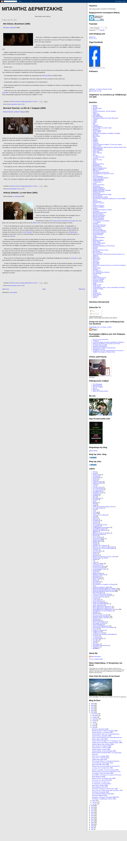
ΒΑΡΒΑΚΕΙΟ (96, 165)
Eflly (94, 123)
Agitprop (95, 105)
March (94, 800)
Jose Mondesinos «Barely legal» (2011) (102, 763)
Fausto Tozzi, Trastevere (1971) (100, 757)
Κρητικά (95, 572)
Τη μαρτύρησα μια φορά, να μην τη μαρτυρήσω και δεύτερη (109, 287)
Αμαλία (95, 162)
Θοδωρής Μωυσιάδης (98, 216)
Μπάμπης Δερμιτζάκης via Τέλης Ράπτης (104, 245)
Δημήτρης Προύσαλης (98, 191)
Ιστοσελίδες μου (97, 565)
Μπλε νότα (37, 222)
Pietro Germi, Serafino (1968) (100, 785)
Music (94, 497)
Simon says (96, 151)
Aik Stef (95, 107)
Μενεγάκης (96, 583)
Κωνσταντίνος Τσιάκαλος (99, 232)
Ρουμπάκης (96, 276)
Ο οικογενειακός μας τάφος (100, 597)
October (94, 717)
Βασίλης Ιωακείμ (97, 166)
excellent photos (97, 126)
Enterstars (95, 125)
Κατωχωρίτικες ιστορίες (99, 566)
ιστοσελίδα (5, 92)
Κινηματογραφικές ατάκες (100, 569)
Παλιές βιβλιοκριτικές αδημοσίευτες (102, 608)
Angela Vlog (96, 114)
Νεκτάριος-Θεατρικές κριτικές (100, 250)
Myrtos (95, 137)
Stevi (94, 154)
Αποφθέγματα (96, 526)
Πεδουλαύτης (96, 613)
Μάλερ (94, 239)
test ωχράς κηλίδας (98, 508)
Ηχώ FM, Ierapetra (98, 387)
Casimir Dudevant (27, 232)
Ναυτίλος (95, 248)
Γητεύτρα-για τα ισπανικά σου (101, 172)
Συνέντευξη (96, 628)
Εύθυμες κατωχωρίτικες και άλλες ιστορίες (104, 556)
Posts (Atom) (13, 292)
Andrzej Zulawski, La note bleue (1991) (20, 193)
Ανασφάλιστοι (96, 520)
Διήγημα (95, 542)
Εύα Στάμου (96, 211)
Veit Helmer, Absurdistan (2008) (100, 792)
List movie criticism (98, 490)
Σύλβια (95, 283)
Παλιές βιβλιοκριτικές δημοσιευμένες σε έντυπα (105, 609)
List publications (97, 491)
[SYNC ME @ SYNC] (95, 91)
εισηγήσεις (95, 549)
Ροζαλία (95, 275)
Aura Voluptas (96, 115)
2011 (92, 820)
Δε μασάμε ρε (96, 186)
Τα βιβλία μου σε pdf (98, 633)
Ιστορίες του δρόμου (98, 563)
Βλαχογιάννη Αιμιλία (98, 534)
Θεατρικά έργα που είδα (99, 558)
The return (95, 155)
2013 (92, 817)
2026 (92, 703)
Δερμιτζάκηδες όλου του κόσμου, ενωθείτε (100, 327)
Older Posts (82, 289)
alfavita (95, 109)
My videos (95, 499)
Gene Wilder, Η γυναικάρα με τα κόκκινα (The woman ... (107, 775)
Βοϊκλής (95, 535)
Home (44, 289)
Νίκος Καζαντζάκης (98, 592)
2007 (92, 827)
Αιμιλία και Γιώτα (97, 159)
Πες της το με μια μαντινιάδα (100, 339)
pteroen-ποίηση (97, 146)
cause (94, 473)
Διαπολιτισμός (96, 193)
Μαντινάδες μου (97, 577)
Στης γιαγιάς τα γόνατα (99, 623)
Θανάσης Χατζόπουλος (99, 215)
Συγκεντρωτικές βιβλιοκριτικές (101, 626)
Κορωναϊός (96, 570)
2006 (92, 829)
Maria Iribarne (96, 136)
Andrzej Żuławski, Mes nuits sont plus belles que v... (106, 734)
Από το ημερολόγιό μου (99, 524)
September (95, 719)
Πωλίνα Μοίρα (97, 268)
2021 (92, 712)
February (95, 802)
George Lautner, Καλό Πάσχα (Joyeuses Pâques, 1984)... (107, 742)
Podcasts (95, 502)
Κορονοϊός (95, 754)
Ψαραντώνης (96, 647)
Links (94, 486)
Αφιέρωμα (95, 531)
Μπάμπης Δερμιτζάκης (32, 8)
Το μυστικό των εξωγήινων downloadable (104, 634)
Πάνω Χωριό (96, 259)
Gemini (95, 480)
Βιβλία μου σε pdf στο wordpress (101, 533)
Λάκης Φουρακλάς (98, 234)
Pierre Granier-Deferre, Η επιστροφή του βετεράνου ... (106, 761)
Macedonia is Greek (98, 492)
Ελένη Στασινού (97, 201)
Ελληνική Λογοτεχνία (98, 205)
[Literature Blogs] (92, 37)
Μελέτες (95, 580)
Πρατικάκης (96, 619)
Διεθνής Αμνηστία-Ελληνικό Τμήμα (102, 194)
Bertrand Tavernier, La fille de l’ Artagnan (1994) (24, 108)
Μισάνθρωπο (73, 232)
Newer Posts (5, 289)
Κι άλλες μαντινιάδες (98, 567)
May (93, 725)
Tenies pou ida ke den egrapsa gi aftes (103, 506)
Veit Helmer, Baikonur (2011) (99, 795)
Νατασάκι (95, 247)
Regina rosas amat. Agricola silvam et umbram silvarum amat (109, 147)
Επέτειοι (95, 554)
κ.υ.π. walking (96, 222)
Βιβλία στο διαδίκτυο (98, 169)
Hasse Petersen (97, 130)
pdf (93, 501)
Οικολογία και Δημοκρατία (100, 346)
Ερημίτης (95, 208)
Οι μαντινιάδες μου (98, 601)
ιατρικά (95, 562)
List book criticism (98, 487)
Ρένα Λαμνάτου (97, 270)
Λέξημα (95, 236)
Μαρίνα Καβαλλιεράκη (99, 243)
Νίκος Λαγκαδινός (97, 252)
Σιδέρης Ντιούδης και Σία (99, 277)
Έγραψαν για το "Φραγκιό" (100, 545)
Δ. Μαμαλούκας (97, 182)
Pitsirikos (95, 141)
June (93, 724)
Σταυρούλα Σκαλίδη (98, 282)
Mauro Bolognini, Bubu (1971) (100, 787)
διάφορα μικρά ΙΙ (97, 541)
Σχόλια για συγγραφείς (99, 630)
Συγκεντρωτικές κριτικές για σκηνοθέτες (103, 627)
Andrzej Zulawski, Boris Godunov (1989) (103, 744)
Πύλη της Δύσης (47, 75)
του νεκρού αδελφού (98, 638)
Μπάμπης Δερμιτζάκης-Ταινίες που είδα (16, 104)
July (93, 722)
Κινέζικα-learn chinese (99, 226)
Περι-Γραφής (96, 262)
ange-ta (95, 112)
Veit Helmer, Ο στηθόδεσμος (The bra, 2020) (104, 799)
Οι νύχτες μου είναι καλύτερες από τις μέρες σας (65, 220)
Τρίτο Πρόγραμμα (97, 384)
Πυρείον (95, 266)
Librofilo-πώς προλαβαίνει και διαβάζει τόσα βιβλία (106, 133)
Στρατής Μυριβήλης (98, 624)
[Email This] (40, 102)
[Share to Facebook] (45, 102)
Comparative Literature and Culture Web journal (105, 118)
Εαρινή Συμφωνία (97, 196)
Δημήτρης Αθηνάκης (98, 187)
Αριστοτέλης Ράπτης (98, 164)
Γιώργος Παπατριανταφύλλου (101, 177)
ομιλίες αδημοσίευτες (98, 605)
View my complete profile (96, 659)
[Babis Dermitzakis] (94, 66)
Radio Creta (96, 389)
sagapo (95, 505)
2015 (92, 814)
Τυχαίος (95, 290)
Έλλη (94, 204)
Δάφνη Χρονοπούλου (98, 184)
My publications (97, 498)
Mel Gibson (6, 27)
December (95, 714)
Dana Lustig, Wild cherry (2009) (100, 764)
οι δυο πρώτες (96, 599)
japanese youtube (97, 483)
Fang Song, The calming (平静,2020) (102, 780)
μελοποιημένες (97, 581)
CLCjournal (96, 476)
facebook (95, 479)
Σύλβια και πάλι (97, 284)
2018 (92, 809)
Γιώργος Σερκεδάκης (98, 179)
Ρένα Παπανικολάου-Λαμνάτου (101, 272)
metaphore (95, 495)
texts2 (94, 509)
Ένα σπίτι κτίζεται (97, 551)
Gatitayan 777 (96, 129)
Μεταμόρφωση (97, 244)
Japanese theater (97, 481)
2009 (92, 824)
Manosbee (95, 134)
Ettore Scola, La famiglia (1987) (100, 756)
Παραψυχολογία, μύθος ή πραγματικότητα (104, 347)
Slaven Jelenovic (97, 153)
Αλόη (94, 161)
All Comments (95, 314)
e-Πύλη (95, 122)
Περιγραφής (96, 264)
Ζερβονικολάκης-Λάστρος (100, 212)
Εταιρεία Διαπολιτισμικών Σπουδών (102, 209)
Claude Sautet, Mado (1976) (99, 759)
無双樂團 (95, 648)
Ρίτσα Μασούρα (97, 273)
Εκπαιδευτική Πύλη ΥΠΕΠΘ (100, 197)
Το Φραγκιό (96, 341)
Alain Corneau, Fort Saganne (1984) (101, 746)
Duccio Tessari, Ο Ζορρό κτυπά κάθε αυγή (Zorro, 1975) (107, 790)
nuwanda (95, 139)
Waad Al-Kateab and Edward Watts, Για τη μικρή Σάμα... (107, 752)
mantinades (96, 494)
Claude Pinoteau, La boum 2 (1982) (101, 747)
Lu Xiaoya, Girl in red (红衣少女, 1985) (102, 768)
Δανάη (94, 183)
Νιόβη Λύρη (96, 257)
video (94, 516)
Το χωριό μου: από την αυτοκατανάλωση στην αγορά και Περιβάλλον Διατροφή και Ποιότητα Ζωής (108, 351)
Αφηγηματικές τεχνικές (99, 349)
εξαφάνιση (95, 552)
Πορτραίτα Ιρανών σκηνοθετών (101, 616)
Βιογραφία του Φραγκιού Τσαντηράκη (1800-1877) (105, 797)
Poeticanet (96, 143)
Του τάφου (95, 640)
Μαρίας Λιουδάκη (97, 579)
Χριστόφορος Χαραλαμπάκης (100, 645)
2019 (92, 807)
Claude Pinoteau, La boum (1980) (101, 749)
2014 (92, 815)
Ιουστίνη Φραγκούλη (98, 219)
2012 (92, 819)
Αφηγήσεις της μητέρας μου (100, 530)
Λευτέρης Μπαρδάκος (99, 237)
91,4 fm (95, 388)
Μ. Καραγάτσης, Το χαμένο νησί (101, 782)
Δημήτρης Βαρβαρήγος (99, 189)
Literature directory (93, 38)
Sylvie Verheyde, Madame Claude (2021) (103, 793)
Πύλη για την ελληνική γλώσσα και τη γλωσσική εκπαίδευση (109, 265)
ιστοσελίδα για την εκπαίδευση (101, 221)
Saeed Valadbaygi (97, 150)
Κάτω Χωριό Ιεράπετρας (99, 225)
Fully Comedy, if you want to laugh (102, 128)
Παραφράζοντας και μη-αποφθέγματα (103, 610)
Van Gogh (95, 512)
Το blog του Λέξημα (98, 289)
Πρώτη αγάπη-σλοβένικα (99, 622)
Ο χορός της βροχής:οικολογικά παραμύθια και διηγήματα (108, 342)
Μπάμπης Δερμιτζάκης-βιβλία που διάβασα (104, 588)
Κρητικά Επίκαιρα (97, 229)
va (93, 511)
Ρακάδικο (95, 269)
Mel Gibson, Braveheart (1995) (16, 24)
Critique (95, 121)
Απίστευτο (95, 523)
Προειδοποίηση (97, 620)
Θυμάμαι (95, 559)
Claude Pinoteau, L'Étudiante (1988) (101, 736)
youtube (95, 517)
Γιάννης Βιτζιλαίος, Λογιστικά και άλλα (103, 173)
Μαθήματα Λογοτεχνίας (99, 574)
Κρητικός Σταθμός (97, 573)
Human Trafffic (97, 132)
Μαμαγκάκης (96, 576)
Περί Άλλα (95, 261)
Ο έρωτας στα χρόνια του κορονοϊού (102, 595)
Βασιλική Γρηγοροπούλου (100, 168)
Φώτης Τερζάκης (97, 294)
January (94, 804)
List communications (98, 488)
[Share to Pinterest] (47, 102)
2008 (92, 826)
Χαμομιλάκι (96, 295)
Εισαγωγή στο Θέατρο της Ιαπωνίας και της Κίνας (106, 343)
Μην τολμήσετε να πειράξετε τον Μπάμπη (104, 584)
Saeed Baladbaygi (98, 148)
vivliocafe (95, 158)
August (94, 720)
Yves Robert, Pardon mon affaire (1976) (102, 773)
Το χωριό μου (96, 637)
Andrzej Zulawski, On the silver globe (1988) (104, 751)
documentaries (97, 477)
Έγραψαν (95, 544)
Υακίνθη (95, 291)
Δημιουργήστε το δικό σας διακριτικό (97, 67)
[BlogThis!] (41, 102)
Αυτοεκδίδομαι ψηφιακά (99, 529)
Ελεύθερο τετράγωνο (98, 202)
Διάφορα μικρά (97, 540)
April (93, 727)
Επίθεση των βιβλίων (98, 207)
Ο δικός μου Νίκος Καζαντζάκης (101, 594)
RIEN (94, 504)
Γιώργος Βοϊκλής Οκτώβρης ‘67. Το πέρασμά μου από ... (107, 741)
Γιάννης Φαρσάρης (98, 176)
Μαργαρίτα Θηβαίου (98, 240)
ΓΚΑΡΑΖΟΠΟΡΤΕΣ (98, 180)
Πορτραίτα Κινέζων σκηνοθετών (101, 617)
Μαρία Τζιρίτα (96, 241)
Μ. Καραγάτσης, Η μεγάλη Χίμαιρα (101, 783)
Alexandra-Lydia (97, 108)
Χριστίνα (95, 297)
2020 (92, 805)
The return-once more (98, 157)
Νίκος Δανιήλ (96, 251)
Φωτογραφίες (96, 644)
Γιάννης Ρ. (95, 175)
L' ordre (95, 484)
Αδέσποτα (95, 519)
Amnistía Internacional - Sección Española (104, 111)
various (95, 513)
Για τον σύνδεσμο (97, 537)
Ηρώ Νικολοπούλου (98, 214)
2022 (92, 710)
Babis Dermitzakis (93, 45)
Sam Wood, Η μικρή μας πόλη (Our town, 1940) (105, 788)
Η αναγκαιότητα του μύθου (100, 345)
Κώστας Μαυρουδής (98, 233)
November (95, 715)
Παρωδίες (95, 612)
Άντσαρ (13, 236)
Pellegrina (95, 140)
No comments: (34, 101)
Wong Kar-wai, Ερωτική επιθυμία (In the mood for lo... (106, 766)
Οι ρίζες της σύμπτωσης (99, 602)
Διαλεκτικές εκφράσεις (99, 538)
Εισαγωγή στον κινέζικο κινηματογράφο (103, 548)
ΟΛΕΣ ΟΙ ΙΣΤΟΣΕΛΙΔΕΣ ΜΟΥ (101, 603)
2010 (92, 822)
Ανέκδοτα (95, 522)
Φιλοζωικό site (97, 293)
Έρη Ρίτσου (96, 555)
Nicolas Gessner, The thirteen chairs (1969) (103, 778)
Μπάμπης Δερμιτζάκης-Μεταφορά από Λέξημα (105, 590)
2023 (92, 709)
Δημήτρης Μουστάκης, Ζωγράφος (102, 190)
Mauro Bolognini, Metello (98, 776)
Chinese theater (97, 474)
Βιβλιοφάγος (96, 171)
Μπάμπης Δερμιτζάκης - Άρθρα (101, 587)
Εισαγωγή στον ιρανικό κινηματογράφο (103, 547)
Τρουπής (95, 641)
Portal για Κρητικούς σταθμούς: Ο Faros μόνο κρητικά (107, 144)
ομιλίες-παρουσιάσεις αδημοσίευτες (102, 606)
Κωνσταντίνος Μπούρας (99, 230)
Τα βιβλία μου (96, 631)
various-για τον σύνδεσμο (100, 515)
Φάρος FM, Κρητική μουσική (100, 391)
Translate (102, 30)
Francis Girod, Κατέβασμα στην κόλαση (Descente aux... (107, 737)
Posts (93, 311)
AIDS (94, 472)
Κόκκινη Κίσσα (97, 227)
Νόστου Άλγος (96, 258)
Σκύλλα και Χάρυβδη (98, 279)
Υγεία (94, 642)
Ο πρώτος (95, 598)
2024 (92, 707)
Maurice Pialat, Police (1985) (100, 739)
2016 (92, 812)
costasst (95, 119)
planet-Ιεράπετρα (97, 385)
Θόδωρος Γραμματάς (98, 218)
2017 (92, 810)
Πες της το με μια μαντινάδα (100, 615)
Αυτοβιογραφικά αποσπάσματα (101, 527)
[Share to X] (43, 102)
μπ (93, 585)
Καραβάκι (95, 223)
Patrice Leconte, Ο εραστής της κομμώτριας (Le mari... (106, 771)
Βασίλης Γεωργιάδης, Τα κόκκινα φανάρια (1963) (105, 770)
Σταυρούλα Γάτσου (98, 280)
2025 (92, 705)
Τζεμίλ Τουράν (97, 286)
